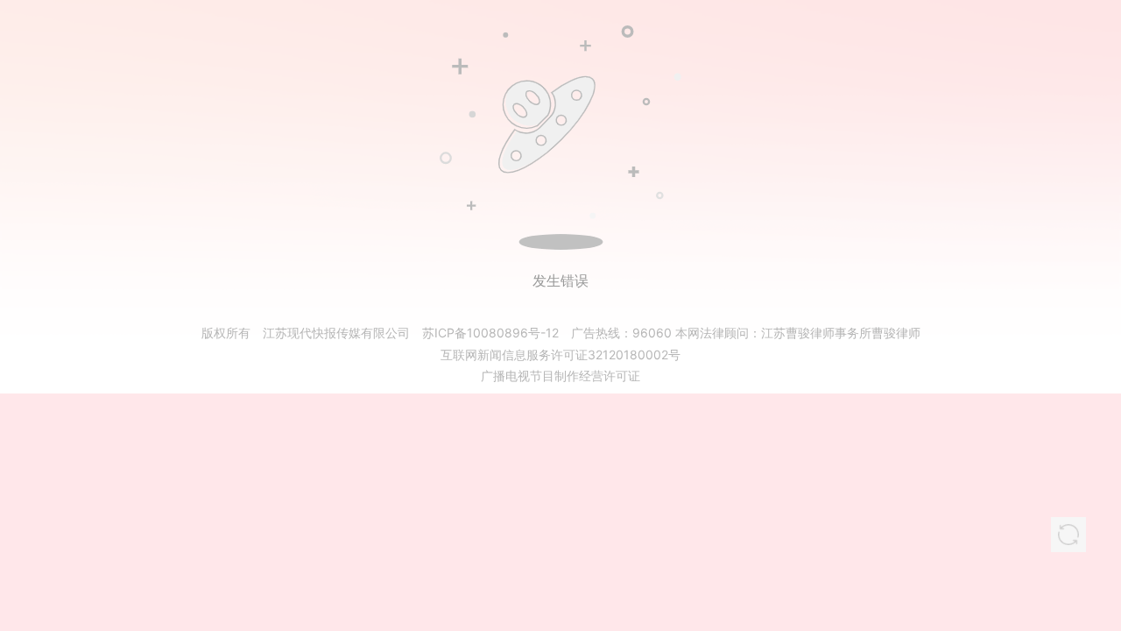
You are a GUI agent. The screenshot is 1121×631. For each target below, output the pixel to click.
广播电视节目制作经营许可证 (560, 375)
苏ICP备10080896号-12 (490, 332)
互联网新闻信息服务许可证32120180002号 (560, 354)
